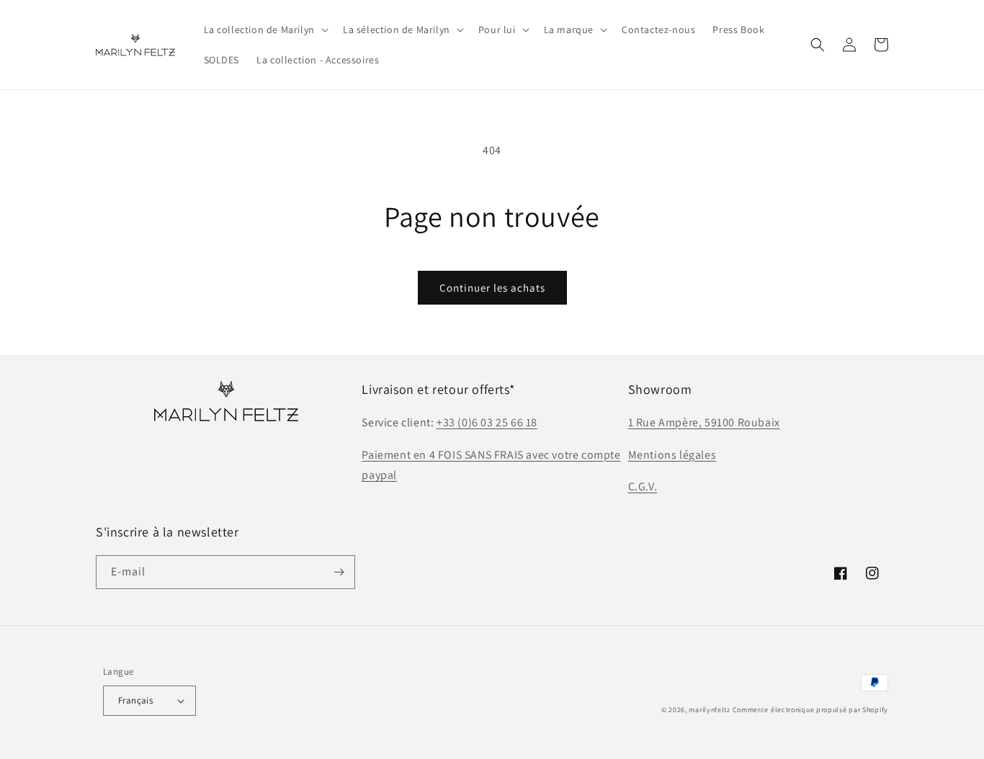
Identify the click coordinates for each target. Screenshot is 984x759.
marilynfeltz (709, 709)
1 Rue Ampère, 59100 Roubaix (704, 422)
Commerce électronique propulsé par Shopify (810, 709)
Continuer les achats (492, 288)
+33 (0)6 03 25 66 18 (487, 422)
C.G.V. (643, 486)
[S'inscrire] (338, 572)
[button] (264, 29)
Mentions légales (672, 454)
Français (135, 700)
